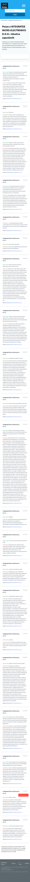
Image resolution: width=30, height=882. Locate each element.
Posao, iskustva (4, 20)
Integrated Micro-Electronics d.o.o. (15, 20)
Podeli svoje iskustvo (23, 795)
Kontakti (27, 863)
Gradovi (13, 863)
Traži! (15, 15)
